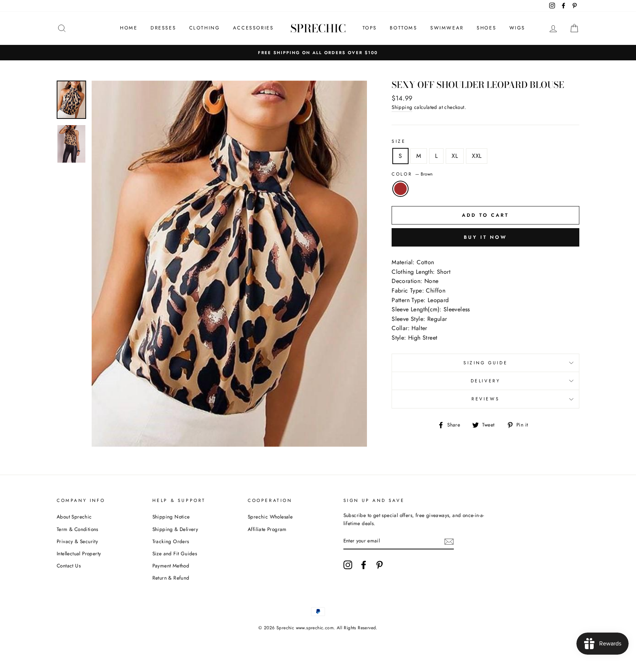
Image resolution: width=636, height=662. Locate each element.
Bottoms (403, 27)
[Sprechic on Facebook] (363, 564)
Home (128, 27)
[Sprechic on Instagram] (347, 564)
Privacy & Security (77, 541)
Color (412, 174)
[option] (318, 53)
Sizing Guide (485, 363)
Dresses (163, 27)
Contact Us (69, 565)
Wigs (517, 27)
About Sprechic (74, 516)
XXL (476, 156)
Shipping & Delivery (175, 529)
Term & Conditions (77, 529)
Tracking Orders (170, 541)
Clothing (204, 27)
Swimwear (447, 27)
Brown (400, 188)
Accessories (253, 27)
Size (399, 141)
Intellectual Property (79, 553)
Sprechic (318, 28)
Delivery (486, 381)
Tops (370, 27)
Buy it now (485, 237)
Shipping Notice (171, 516)
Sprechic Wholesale (270, 516)
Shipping (402, 107)
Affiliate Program (267, 529)
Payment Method (171, 565)
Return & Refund (171, 577)
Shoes (486, 27)
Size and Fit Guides (174, 553)
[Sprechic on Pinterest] (379, 564)
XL (455, 156)
